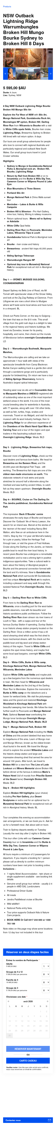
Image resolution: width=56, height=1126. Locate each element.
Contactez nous (13, 1120)
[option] (9, 73)
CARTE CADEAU (28, 1060)
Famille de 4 (12, 981)
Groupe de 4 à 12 (16, 972)
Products (7, 6)
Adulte (11, 964)
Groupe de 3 (16, 989)
